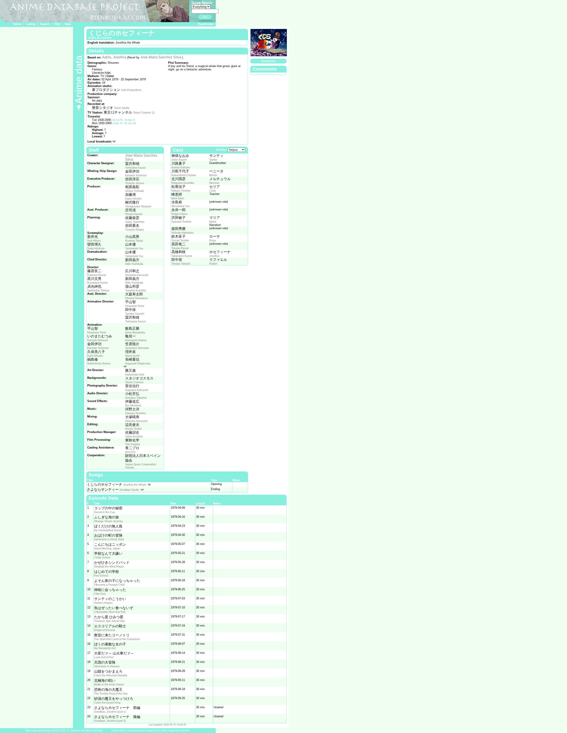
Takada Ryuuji (180, 248)
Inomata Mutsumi (97, 340)
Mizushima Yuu (180, 206)
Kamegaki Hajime (136, 340)
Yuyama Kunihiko (135, 290)
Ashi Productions (131, 90)
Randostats (206, 24)
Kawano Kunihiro (135, 413)
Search (45, 24)
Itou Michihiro (133, 405)
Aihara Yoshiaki (134, 190)
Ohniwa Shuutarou (136, 298)
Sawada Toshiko (181, 221)
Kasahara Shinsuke (137, 348)
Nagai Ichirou (179, 213)
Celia (212, 190)
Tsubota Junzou (134, 183)
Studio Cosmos (134, 382)
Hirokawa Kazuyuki (136, 275)
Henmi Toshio (133, 428)
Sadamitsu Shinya (98, 290)
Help (68, 24)
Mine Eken (177, 198)
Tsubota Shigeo (134, 229)
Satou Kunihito (134, 436)
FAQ (57, 24)
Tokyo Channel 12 (144, 112)
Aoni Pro (130, 452)
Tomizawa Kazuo (135, 167)
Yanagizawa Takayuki (138, 206)
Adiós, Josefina (114, 57)
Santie (213, 159)
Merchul (214, 183)
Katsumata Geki (134, 374)
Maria (212, 221)
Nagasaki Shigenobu (138, 363)
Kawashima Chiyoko (183, 175)
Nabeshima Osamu (99, 363)
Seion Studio (122, 108)
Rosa (212, 240)
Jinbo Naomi (179, 159)
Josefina (214, 256)
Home (17, 24)
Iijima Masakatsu (135, 332)
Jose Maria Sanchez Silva (160, 57)
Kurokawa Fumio (97, 282)
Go (205, 17)
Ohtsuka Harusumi (136, 421)
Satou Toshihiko (134, 221)
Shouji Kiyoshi (133, 214)
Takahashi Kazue (181, 256)
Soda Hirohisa (96, 248)
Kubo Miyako (95, 355)
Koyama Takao (134, 240)
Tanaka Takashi (180, 263)
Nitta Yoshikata (134, 263)
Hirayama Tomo (134, 306)
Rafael (213, 263)
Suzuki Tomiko (180, 240)
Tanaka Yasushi (134, 313)
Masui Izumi (132, 355)
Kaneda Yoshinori (136, 175)
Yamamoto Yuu (134, 248)
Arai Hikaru (94, 240)
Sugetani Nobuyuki (136, 390)
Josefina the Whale (134, 484)
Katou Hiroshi (133, 198)
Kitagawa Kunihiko (182, 183)
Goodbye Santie (129, 489)
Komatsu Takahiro (136, 397)
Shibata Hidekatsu (182, 232)
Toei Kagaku (132, 444)
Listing (30, 24)
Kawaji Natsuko (180, 167)
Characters (268, 61)
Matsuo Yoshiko (180, 190)
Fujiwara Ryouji (96, 275)
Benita (213, 175)
